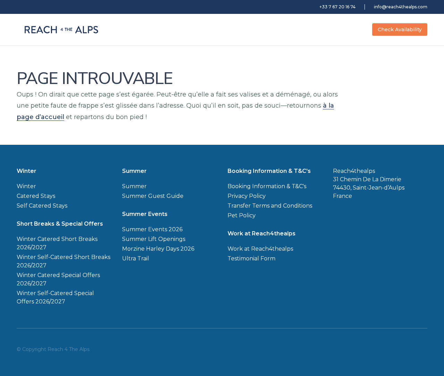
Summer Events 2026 (152, 229)
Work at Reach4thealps (260, 248)
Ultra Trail (135, 258)
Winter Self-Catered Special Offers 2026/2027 (55, 297)
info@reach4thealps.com (400, 6)
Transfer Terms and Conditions (270, 205)
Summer (134, 186)
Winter (26, 186)
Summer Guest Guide (152, 196)
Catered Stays (36, 196)
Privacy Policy (247, 196)
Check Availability (400, 29)
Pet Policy (242, 215)
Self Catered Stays (42, 205)
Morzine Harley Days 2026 (158, 248)
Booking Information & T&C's (267, 186)
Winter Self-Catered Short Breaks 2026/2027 (63, 261)
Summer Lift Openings (153, 239)
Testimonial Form (251, 258)
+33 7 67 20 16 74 (337, 6)
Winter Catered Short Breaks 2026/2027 (57, 243)
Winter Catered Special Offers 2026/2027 (58, 279)
